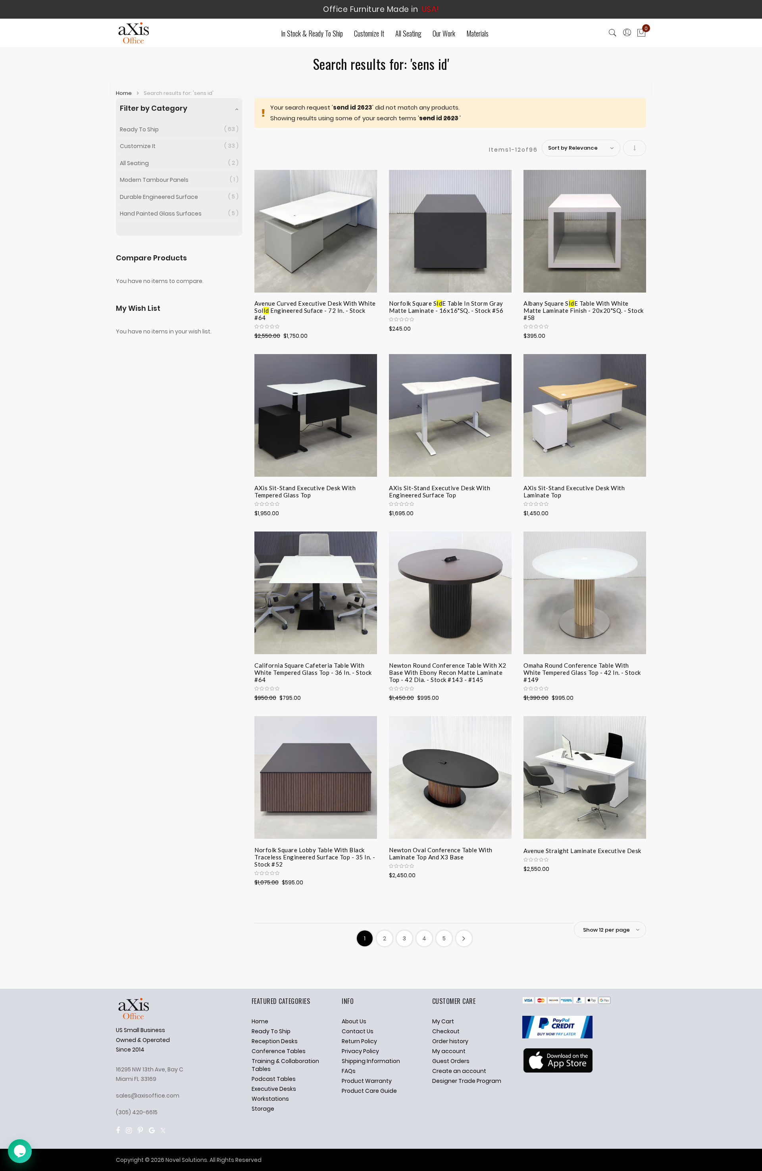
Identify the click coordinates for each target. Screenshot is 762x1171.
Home (124, 93)
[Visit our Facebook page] (118, 1130)
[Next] (464, 938)
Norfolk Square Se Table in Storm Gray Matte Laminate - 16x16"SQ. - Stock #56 (446, 307)
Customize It (138, 146)
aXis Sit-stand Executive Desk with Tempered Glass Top (305, 491)
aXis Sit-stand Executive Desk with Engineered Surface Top (439, 491)
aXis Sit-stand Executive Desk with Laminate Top (574, 491)
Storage (263, 1109)
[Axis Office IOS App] (557, 1071)
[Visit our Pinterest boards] (140, 1130)
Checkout (446, 1031)
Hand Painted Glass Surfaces (161, 214)
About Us (354, 1021)
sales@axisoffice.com (147, 1096)
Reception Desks (275, 1041)
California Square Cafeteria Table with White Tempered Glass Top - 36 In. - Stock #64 (313, 671)
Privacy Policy (360, 1051)
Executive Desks (274, 1089)
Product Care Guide (369, 1091)
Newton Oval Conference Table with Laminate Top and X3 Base (441, 853)
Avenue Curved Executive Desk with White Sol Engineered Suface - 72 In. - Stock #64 (315, 309)
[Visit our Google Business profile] (152, 1130)
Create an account (459, 1071)
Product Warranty (367, 1081)
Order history (450, 1041)
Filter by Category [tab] (153, 108)
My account (449, 1051)
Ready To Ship (139, 129)
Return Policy (359, 1041)
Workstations (270, 1099)
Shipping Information (371, 1061)
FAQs (349, 1071)
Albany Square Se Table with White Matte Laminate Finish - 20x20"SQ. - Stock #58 (583, 309)
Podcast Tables (274, 1079)
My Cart (443, 1021)
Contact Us (357, 1031)
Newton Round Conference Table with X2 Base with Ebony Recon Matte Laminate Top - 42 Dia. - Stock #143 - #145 (447, 671)
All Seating (134, 163)
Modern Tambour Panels (154, 180)
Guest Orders (451, 1061)
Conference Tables (279, 1051)
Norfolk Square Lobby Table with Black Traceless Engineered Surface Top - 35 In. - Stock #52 (314, 855)
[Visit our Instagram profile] (129, 1130)
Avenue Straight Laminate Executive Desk (582, 850)
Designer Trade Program (466, 1081)
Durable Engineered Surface (159, 197)
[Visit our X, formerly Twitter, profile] (163, 1130)
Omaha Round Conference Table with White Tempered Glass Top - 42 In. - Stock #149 (582, 671)
